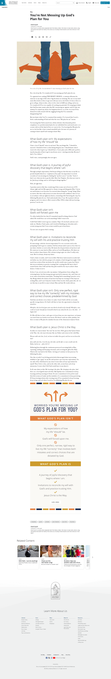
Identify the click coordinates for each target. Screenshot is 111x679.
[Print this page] (43, 37)
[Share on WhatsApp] (39, 37)
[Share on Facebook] (32, 37)
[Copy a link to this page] (50, 37)
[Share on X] (35, 37)
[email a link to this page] (46, 37)
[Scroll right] (92, 557)
